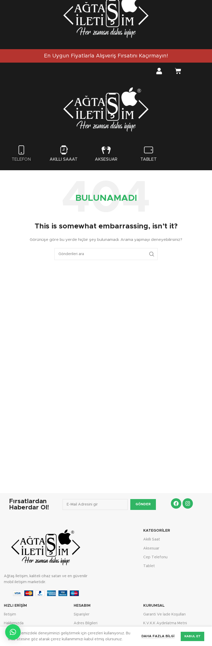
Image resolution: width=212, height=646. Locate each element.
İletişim (10, 614)
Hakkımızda (14, 623)
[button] (13, 632)
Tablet (148, 159)
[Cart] (178, 71)
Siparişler (81, 614)
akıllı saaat (64, 159)
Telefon (21, 159)
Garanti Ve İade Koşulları (164, 614)
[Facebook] (176, 503)
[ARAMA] (152, 254)
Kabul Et (192, 636)
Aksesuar (106, 159)
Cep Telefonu (155, 557)
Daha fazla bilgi (158, 636)
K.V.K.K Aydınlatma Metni (165, 623)
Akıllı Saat (151, 539)
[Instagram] (188, 503)
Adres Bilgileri (85, 623)
